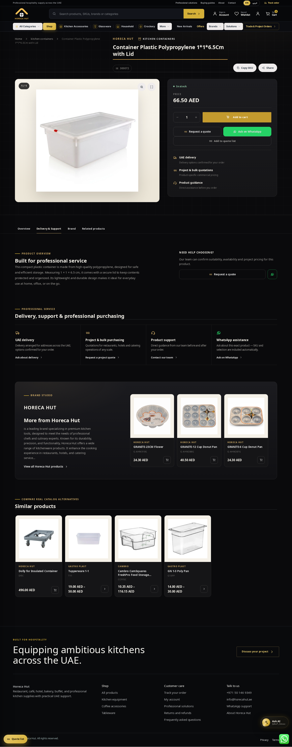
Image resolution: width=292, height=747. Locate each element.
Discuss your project (255, 651)
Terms (275, 740)
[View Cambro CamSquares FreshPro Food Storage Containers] (154, 589)
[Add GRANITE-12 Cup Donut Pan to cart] (214, 460)
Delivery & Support (49, 228)
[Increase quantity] (196, 117)
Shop (49, 26)
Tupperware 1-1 (78, 571)
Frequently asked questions (182, 720)
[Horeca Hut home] (28, 14)
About (221, 3)
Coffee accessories (114, 706)
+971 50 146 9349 (239, 693)
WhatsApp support (239, 706)
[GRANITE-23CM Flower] (152, 416)
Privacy (264, 740)
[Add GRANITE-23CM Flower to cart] (167, 460)
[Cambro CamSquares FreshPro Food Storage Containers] (138, 538)
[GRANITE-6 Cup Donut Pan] (246, 416)
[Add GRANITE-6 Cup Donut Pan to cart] (261, 460)
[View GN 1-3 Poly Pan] (204, 589)
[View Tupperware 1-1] (104, 589)
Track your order (175, 693)
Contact (232, 3)
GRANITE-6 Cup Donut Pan (245, 447)
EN (246, 2)
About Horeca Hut (239, 713)
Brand (72, 228)
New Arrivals (184, 26)
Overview (24, 228)
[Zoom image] (141, 87)
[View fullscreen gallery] (151, 87)
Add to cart (240, 117)
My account (172, 699)
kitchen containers (42, 39)
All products (110, 693)
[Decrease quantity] (177, 117)
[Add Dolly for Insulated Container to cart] (55, 590)
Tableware (108, 713)
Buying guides (208, 3)
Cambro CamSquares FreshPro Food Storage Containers (133, 575)
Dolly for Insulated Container (38, 571)
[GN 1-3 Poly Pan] (187, 538)
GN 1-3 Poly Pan (178, 571)
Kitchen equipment (114, 699)
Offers (200, 26)
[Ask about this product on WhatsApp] (272, 274)
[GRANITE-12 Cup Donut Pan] (199, 416)
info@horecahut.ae (239, 699)
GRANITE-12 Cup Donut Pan (198, 447)
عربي (254, 2)
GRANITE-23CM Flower (148, 447)
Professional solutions (186, 3)
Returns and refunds (177, 713)
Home (18, 39)
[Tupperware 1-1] (88, 538)
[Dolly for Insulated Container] (38, 538)
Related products (93, 228)
